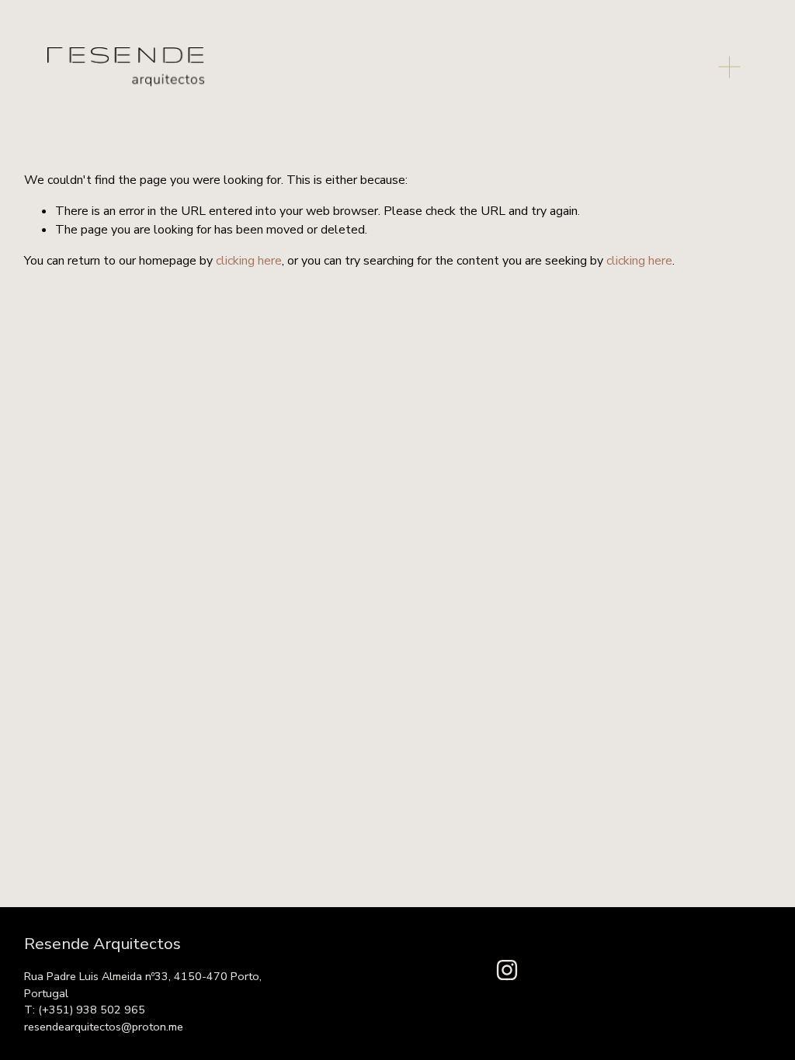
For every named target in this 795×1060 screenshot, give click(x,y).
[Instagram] (507, 970)
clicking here (249, 260)
